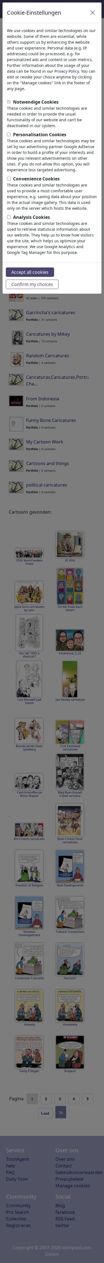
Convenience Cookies (36, 179)
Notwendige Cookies (36, 102)
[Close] (92, 12)
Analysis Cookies (31, 217)
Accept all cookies (30, 272)
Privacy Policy (66, 71)
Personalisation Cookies (39, 135)
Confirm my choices (32, 284)
